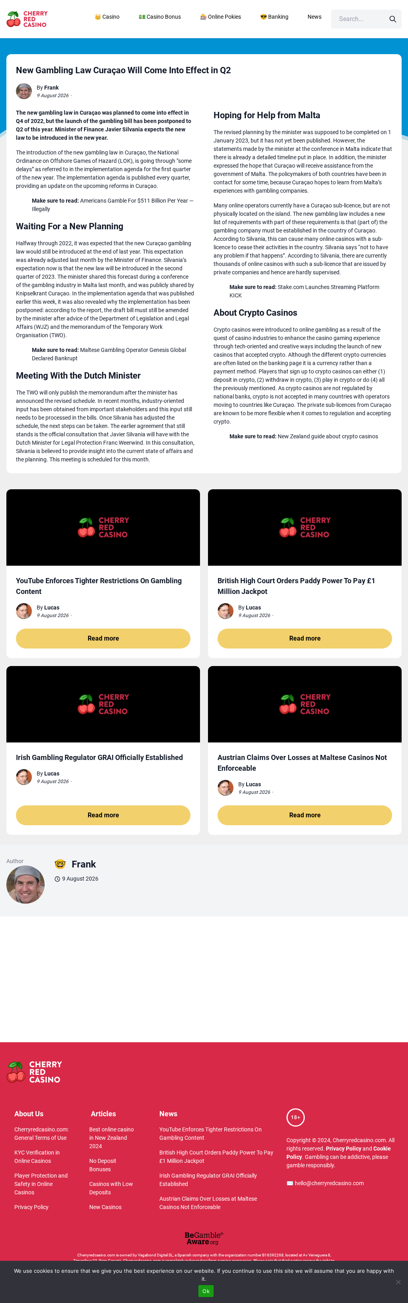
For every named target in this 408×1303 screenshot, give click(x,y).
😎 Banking (274, 17)
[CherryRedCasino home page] (41, 19)
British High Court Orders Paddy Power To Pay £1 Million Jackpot (216, 1156)
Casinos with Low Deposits (111, 1188)
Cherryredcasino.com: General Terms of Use (41, 1133)
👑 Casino (107, 17)
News (315, 17)
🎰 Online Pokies (220, 17)
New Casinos (105, 1207)
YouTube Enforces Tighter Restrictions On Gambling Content (210, 1133)
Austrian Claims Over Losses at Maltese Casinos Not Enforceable (208, 1203)
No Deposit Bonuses (102, 1165)
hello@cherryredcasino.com (325, 1183)
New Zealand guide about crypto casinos (328, 436)
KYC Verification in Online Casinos (37, 1156)
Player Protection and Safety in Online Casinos (41, 1184)
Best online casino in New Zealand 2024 (111, 1137)
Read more (103, 638)
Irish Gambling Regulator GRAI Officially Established (208, 1179)
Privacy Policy (31, 1207)
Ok (206, 1291)
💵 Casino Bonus (160, 17)
